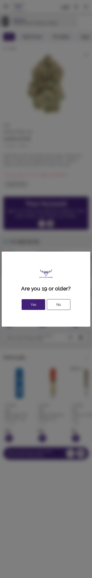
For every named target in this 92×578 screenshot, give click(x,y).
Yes (33, 305)
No (58, 305)
